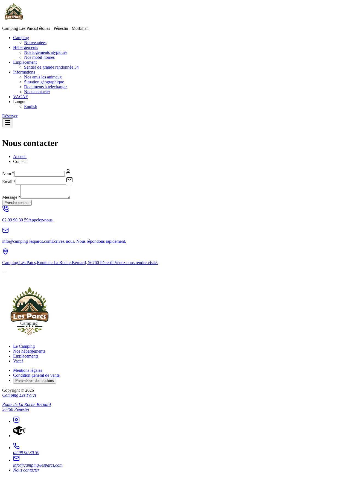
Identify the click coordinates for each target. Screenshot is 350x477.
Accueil (20, 156)
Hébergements (25, 47)
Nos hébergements (29, 351)
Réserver (10, 115)
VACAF (20, 96)
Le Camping (24, 346)
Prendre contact (17, 203)
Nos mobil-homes (39, 57)
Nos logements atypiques (45, 52)
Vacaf (18, 361)
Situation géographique (44, 82)
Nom (8, 173)
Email (9, 181)
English (30, 106)
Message (11, 197)
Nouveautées (35, 42)
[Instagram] (180, 420)
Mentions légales (27, 370)
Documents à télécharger (45, 86)
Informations (24, 72)
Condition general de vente (36, 375)
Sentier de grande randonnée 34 (51, 67)
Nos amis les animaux (43, 77)
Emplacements (25, 356)
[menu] (7, 122)
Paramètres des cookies (34, 381)
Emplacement (25, 62)
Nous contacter (37, 91)
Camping (21, 37)
